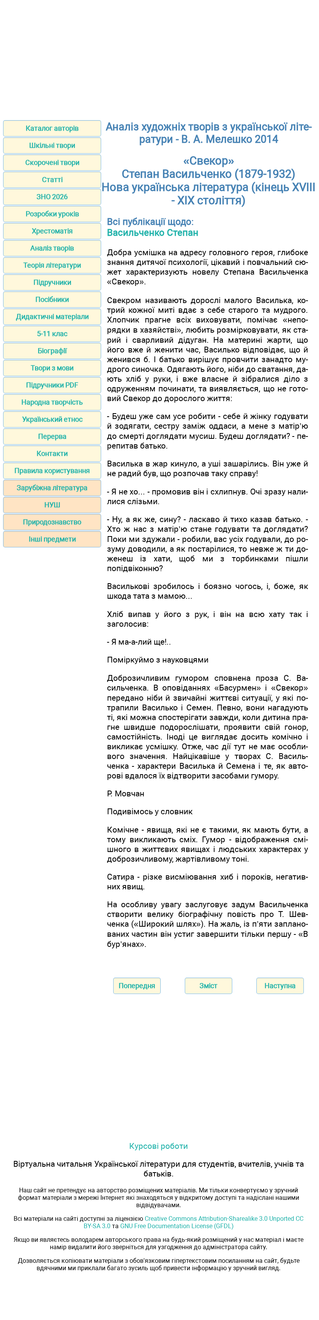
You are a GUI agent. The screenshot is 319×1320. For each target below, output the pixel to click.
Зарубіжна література (52, 488)
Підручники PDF (52, 385)
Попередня (137, 986)
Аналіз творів (52, 248)
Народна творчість (52, 402)
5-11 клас (52, 334)
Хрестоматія (52, 231)
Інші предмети (52, 539)
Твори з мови (52, 368)
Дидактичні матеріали (52, 316)
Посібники (52, 299)
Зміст (208, 986)
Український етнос (52, 419)
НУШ (52, 505)
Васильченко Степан (152, 232)
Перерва (52, 436)
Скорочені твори (52, 162)
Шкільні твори (52, 145)
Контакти (52, 453)
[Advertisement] (159, 57)
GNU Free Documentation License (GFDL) (177, 1226)
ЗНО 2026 (52, 197)
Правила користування (52, 470)
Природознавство (52, 522)
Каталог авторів (52, 128)
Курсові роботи (158, 1146)
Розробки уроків (52, 214)
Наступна (280, 986)
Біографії (52, 351)
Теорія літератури (52, 265)
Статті (52, 179)
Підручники (52, 282)
